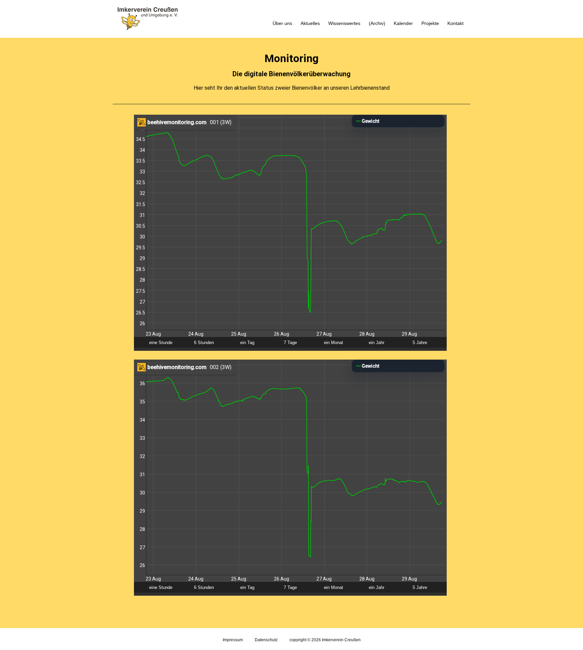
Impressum (233, 640)
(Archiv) (377, 23)
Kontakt (455, 23)
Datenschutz (266, 640)
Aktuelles (310, 23)
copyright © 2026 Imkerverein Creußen (325, 640)
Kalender (403, 23)
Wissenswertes (344, 23)
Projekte (430, 23)
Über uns (282, 23)
